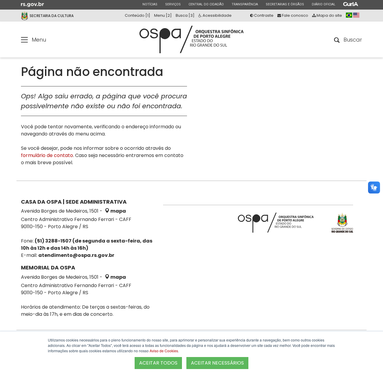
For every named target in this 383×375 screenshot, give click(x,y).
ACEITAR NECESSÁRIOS (217, 362)
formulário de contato (47, 155)
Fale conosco (294, 15)
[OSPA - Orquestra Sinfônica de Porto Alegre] (191, 39)
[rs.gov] (32, 4)
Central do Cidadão (206, 4)
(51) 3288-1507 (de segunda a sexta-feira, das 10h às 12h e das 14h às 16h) (86, 244)
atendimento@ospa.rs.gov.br (76, 255)
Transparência (244, 4)
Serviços (173, 4)
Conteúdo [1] (137, 15)
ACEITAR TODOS (158, 362)
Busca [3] (185, 15)
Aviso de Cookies (164, 350)
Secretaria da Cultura (52, 15)
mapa (118, 211)
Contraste (263, 15)
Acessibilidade (217, 15)
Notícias (149, 4)
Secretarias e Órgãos (284, 4)
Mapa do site (329, 15)
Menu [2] (163, 15)
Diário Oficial (323, 4)
